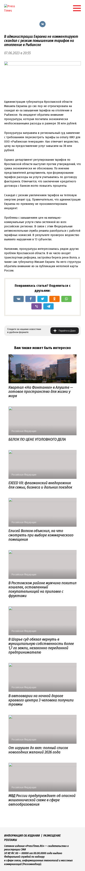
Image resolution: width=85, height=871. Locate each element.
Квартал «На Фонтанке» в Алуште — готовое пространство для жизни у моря (40, 391)
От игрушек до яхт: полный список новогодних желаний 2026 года (38, 749)
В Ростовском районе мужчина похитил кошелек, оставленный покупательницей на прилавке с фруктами (42, 589)
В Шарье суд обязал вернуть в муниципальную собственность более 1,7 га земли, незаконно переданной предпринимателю (41, 646)
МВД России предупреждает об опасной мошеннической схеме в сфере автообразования (42, 800)
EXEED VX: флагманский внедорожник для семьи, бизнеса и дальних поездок (40, 485)
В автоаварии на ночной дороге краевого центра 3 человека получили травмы (41, 700)
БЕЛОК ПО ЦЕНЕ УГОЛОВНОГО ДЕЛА (37, 439)
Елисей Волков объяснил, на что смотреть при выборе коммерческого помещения (40, 535)
